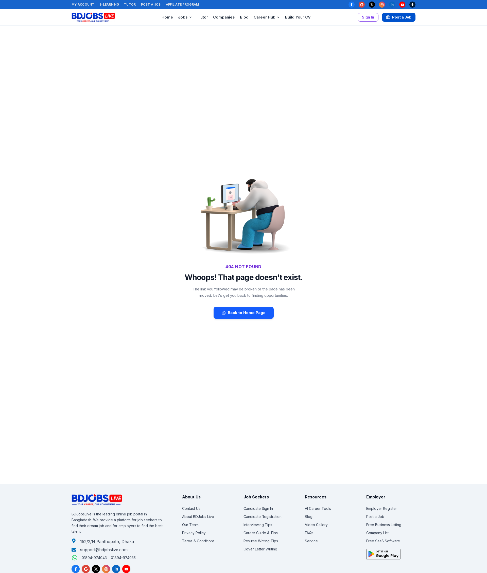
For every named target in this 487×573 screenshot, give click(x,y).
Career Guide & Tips (261, 533)
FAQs (309, 533)
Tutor (130, 4)
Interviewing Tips (258, 525)
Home (167, 17)
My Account (83, 4)
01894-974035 (123, 557)
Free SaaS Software (383, 541)
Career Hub (264, 17)
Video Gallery (316, 525)
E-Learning (109, 4)
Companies (224, 17)
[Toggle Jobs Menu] (190, 17)
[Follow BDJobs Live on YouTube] (126, 569)
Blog (244, 17)
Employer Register (381, 508)
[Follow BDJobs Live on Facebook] (76, 569)
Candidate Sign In (258, 508)
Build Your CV (298, 17)
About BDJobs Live (198, 516)
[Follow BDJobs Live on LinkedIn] (116, 569)
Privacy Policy (194, 533)
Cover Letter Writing (260, 549)
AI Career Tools (318, 508)
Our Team (190, 525)
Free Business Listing (383, 525)
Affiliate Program (182, 4)
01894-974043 (94, 557)
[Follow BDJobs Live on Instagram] (106, 569)
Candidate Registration (263, 516)
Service (311, 541)
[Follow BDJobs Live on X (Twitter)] (96, 569)
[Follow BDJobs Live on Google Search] (86, 569)
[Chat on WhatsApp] (75, 558)
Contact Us (191, 508)
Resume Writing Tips (261, 541)
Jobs (183, 17)
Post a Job (151, 4)
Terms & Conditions (198, 541)
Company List (377, 533)
